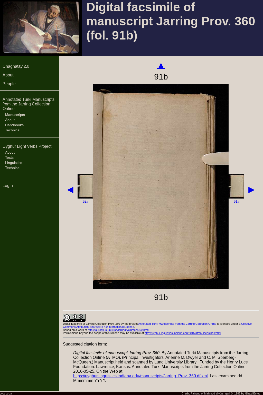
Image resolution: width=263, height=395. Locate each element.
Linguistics (13, 163)
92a (85, 201)
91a (236, 201)
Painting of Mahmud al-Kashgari (210, 393)
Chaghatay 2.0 (16, 66)
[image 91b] (161, 288)
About (8, 75)
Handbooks (14, 125)
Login (8, 185)
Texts (9, 157)
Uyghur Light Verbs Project (27, 146)
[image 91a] (236, 197)
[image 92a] (85, 197)
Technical (12, 130)
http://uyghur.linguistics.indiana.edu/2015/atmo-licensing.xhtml (183, 332)
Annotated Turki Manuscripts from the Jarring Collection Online (28, 104)
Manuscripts (15, 115)
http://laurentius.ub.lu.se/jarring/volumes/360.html (118, 329)
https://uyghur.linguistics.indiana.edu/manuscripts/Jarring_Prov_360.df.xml (140, 376)
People (9, 84)
